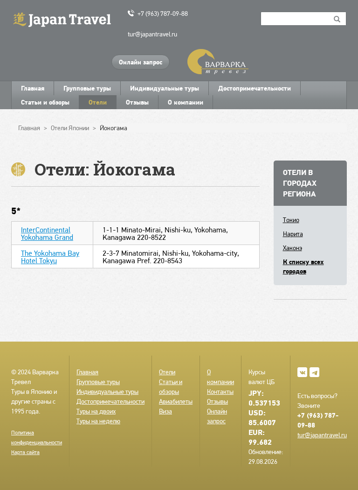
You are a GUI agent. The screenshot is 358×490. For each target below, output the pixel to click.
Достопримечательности (254, 88)
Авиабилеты (176, 401)
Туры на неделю (98, 421)
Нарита (293, 234)
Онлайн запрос (140, 62)
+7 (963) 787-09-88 (163, 13)
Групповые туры (87, 88)
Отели (98, 102)
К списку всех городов (303, 266)
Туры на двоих (96, 411)
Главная (32, 88)
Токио (291, 220)
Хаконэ (292, 248)
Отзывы (137, 102)
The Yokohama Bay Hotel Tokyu (50, 257)
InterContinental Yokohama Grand (47, 233)
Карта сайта (25, 452)
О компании (185, 102)
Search (337, 19)
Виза (165, 411)
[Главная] (66, 18)
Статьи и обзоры (45, 102)
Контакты (220, 391)
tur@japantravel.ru (152, 34)
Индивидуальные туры (164, 88)
